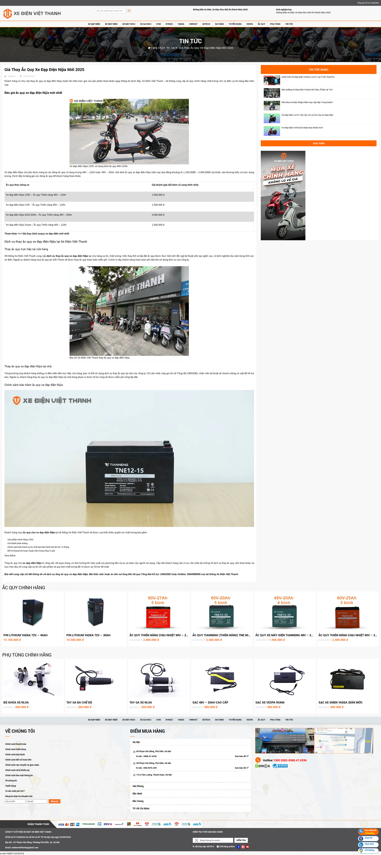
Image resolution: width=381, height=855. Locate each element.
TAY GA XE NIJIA (140, 702)
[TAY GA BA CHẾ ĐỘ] (95, 679)
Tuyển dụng (10, 785)
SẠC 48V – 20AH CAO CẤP (210, 702)
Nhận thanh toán (38, 824)
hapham (11, 76)
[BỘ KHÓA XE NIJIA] (33, 679)
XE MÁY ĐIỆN (111, 24)
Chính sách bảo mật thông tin (19, 775)
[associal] (238, 847)
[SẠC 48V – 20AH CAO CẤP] (222, 679)
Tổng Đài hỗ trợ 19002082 (368, 2)
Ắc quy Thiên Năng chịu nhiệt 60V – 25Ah (349, 635)
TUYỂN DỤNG (235, 24)
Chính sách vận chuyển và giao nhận (22, 764)
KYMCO (169, 24)
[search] (129, 11)
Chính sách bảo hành (15, 754)
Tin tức (289, 24)
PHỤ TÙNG (275, 24)
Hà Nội (136, 742)
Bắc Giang (138, 801)
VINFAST (193, 24)
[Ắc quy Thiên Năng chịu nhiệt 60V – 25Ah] (348, 612)
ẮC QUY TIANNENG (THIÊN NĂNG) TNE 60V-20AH (225, 635)
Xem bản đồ (240, 756)
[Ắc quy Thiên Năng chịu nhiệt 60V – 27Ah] (159, 612)
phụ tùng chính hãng (26, 655)
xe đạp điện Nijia (78, 256)
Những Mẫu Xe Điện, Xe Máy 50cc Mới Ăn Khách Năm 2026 (220, 9)
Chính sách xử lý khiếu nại (17, 770)
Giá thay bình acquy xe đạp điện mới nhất (45, 233)
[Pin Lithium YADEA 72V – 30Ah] (95, 612)
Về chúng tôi (11, 780)
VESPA (249, 24)
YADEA (181, 24)
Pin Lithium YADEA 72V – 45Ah (25, 635)
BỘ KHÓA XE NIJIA (16, 702)
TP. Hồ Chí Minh (141, 808)
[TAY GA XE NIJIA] (159, 679)
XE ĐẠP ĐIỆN (94, 24)
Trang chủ (156, 47)
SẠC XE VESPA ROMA (270, 702)
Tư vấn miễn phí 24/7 (15, 791)
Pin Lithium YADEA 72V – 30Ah (88, 635)
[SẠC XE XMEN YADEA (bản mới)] (348, 679)
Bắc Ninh (137, 793)
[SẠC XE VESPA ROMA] (284, 679)
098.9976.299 (150, 767)
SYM (158, 24)
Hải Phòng (138, 786)
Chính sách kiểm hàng (15, 749)
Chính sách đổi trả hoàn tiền (18, 759)
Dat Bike (219, 24)
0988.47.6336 (150, 756)
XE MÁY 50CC (128, 24)
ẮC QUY (261, 24)
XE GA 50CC (145, 24)
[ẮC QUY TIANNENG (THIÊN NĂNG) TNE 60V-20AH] (222, 612)
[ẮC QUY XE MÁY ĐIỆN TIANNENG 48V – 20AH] (284, 612)
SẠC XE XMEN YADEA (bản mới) (340, 702)
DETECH (206, 24)
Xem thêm (318, 143)
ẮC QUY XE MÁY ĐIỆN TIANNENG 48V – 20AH (286, 635)
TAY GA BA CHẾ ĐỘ (79, 702)
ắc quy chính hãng (23, 587)
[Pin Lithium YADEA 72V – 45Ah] (33, 612)
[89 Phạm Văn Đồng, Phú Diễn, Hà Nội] (284, 740)
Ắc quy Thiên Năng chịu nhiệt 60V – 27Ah (160, 635)
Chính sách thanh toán (15, 744)
